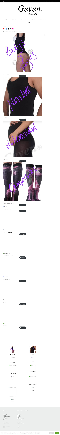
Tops (38, 19)
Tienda (4, 427)
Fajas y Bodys (43, 19)
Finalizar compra (5, 418)
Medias (26, 19)
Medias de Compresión (14, 19)
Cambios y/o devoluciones (7, 416)
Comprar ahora (22, 75)
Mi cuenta (4, 420)
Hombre (18, 415)
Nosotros (4, 421)
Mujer (18, 420)
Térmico (21, 19)
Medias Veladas (19, 419)
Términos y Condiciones (6, 426)
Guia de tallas (5, 419)
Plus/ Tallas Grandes (20, 421)
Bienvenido (4, 415)
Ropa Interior (32, 19)
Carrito (4, 417)
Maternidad (5, 19)
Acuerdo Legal (5, 414)
